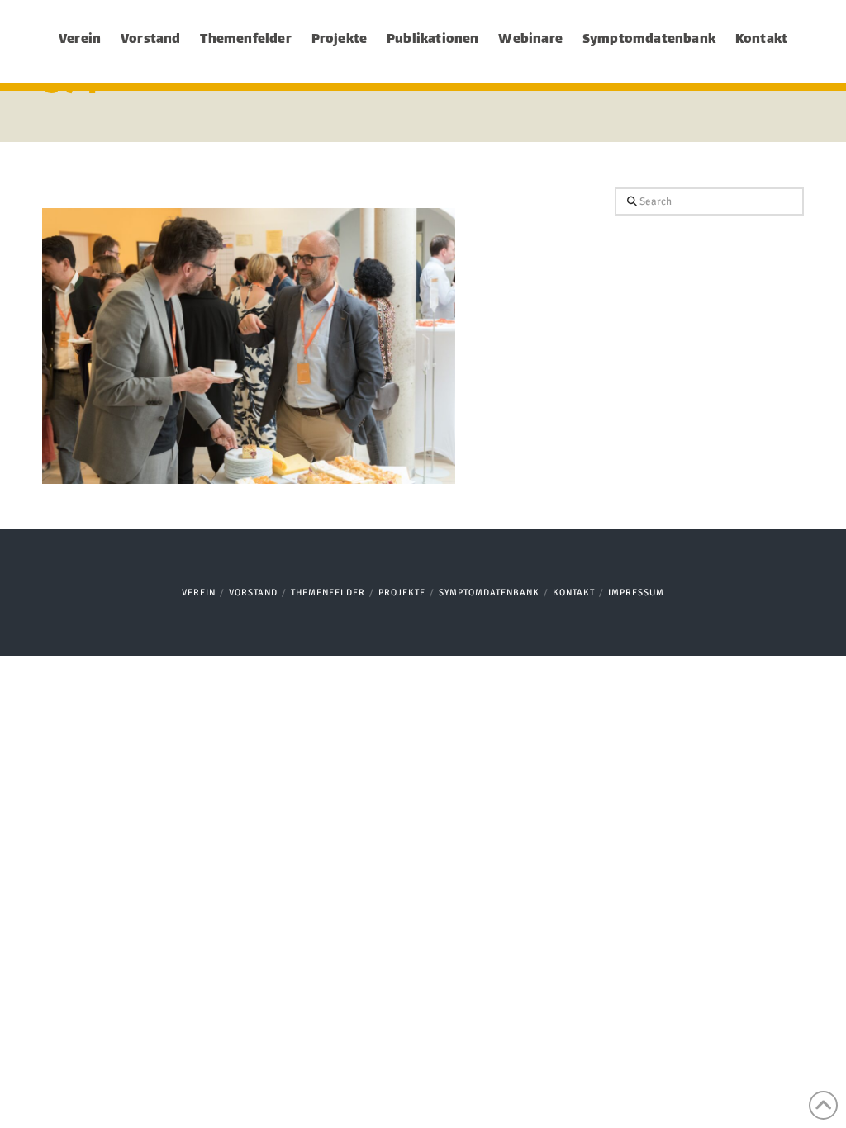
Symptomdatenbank (489, 592)
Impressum (636, 592)
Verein (199, 592)
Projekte (401, 592)
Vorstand (253, 592)
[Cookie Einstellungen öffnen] (36, 1106)
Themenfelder (328, 592)
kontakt (574, 592)
